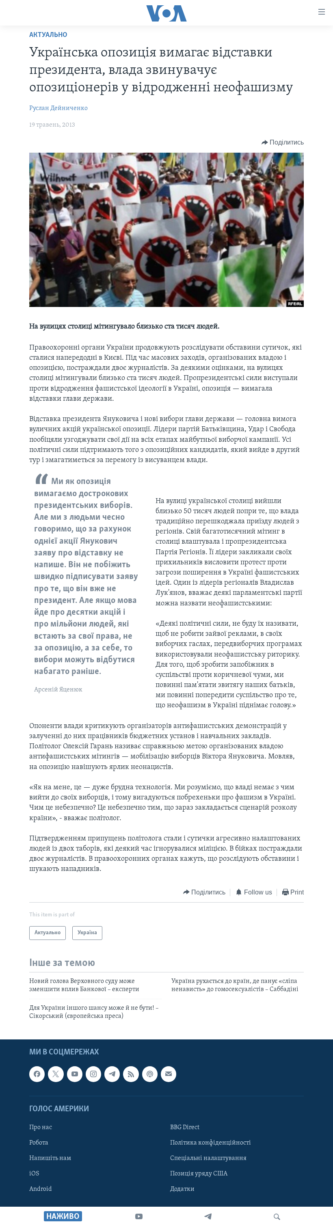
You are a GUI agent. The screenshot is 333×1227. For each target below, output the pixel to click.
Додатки (182, 1189)
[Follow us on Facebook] (37, 1074)
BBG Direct (184, 1127)
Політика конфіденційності (210, 1143)
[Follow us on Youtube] (74, 1074)
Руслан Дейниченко (58, 108)
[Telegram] (208, 1217)
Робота (38, 1143)
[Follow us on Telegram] (112, 1074)
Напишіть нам (50, 1158)
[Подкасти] (150, 1074)
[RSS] (130, 1074)
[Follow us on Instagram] (93, 1074)
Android (40, 1189)
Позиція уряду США (198, 1174)
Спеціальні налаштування (208, 1158)
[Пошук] (277, 1217)
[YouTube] (138, 1217)
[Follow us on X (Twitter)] (55, 1074)
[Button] (283, 142)
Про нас (40, 1127)
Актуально (48, 35)
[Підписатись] (168, 1074)
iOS (34, 1174)
